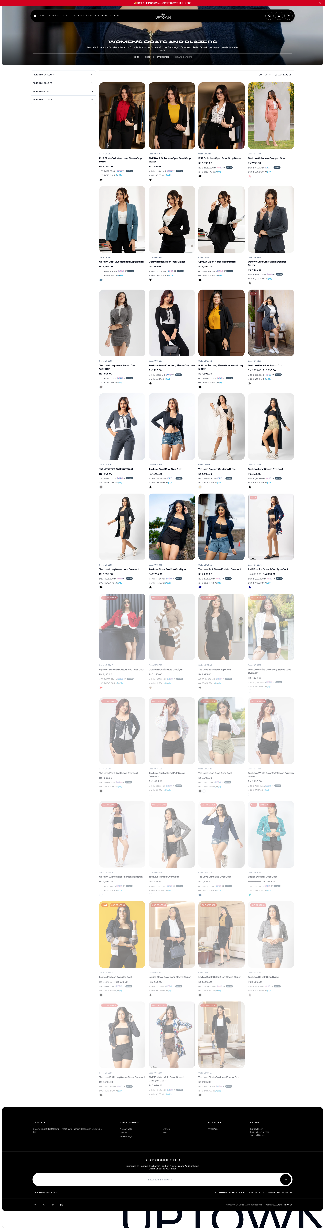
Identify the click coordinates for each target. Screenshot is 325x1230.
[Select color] (101, 179)
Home (136, 57)
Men (65, 15)
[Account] (279, 16)
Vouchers (101, 15)
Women (52, 15)
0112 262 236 (255, 1192)
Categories (162, 57)
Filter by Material (43, 99)
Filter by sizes (41, 91)
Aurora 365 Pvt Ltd (283, 1204)
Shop (42, 15)
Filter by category (44, 75)
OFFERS (114, 15)
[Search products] (269, 16)
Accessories (81, 15)
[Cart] (288, 16)
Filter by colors (42, 83)
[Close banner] (320, 3)
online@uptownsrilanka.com (279, 1192)
